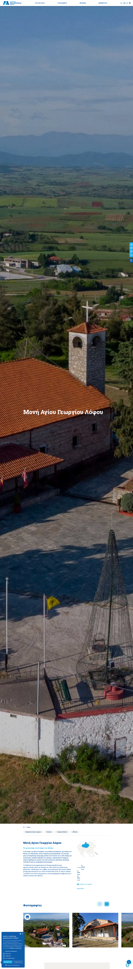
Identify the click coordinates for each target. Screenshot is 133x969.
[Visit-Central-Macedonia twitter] (131, 251)
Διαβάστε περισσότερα (15, 948)
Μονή (75, 832)
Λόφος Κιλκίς (62, 832)
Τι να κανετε (62, 3)
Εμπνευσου (103, 3)
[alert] (13, 949)
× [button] (22, 933)
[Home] (12, 3)
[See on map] (124, 3)
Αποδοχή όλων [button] (7, 962)
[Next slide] (107, 904)
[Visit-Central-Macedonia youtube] (131, 255)
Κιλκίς (49, 832)
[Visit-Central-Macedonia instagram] (131, 248)
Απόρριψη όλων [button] (18, 962)
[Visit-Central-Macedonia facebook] (131, 244)
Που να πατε (40, 3)
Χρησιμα (83, 3)
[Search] (121, 3)
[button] (13, 965)
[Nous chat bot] (128, 963)
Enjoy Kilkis (80, 888)
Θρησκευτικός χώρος (33, 832)
